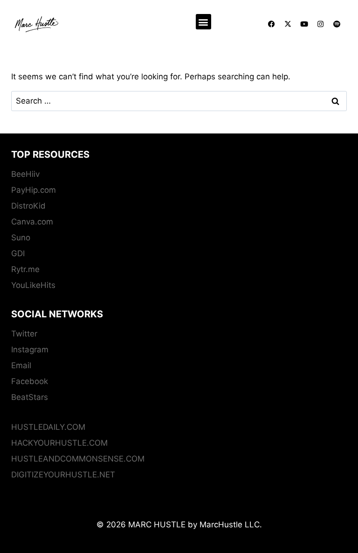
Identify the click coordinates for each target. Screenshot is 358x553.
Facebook (29, 381)
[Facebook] (272, 24)
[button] (203, 21)
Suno (20, 237)
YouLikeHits (33, 285)
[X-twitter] (288, 24)
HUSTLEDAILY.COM (48, 427)
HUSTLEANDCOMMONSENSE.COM (78, 458)
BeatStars (29, 397)
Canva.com (32, 221)
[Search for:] (179, 100)
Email (21, 365)
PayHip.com (33, 190)
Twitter (24, 333)
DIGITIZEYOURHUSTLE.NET (63, 474)
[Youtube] (304, 24)
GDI (18, 253)
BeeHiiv (25, 174)
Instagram (29, 349)
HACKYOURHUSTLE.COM (59, 443)
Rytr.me (25, 269)
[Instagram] (321, 24)
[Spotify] (337, 24)
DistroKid (28, 205)
